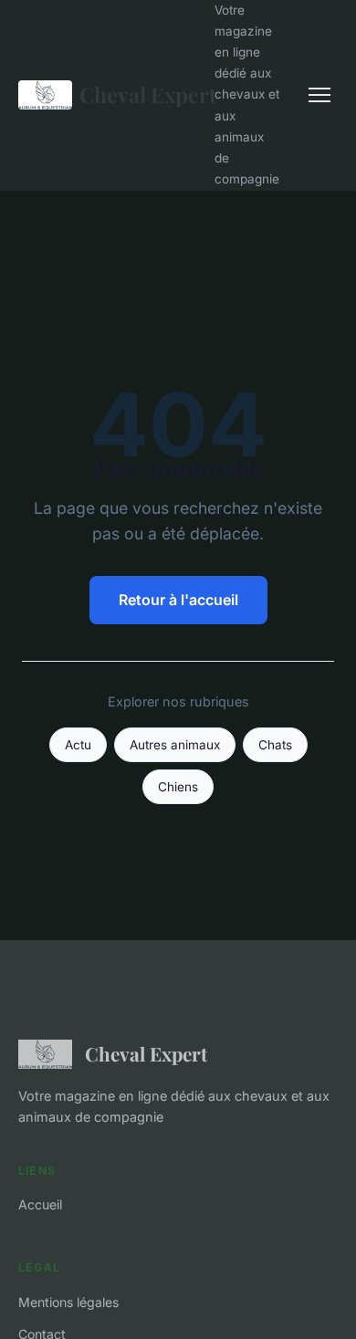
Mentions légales (68, 1302)
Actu (78, 744)
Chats (275, 744)
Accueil (40, 1204)
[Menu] (319, 95)
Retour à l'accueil (178, 600)
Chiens (178, 786)
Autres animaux (175, 744)
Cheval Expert (136, 94)
